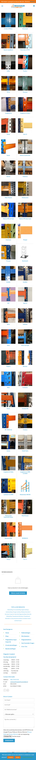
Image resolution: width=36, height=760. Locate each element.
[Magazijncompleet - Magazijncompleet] (18, 6)
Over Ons (24, 646)
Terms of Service (13, 734)
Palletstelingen (25, 633)
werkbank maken (26, 618)
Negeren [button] (32, 1)
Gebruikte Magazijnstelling (20, 614)
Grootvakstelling (17, 609)
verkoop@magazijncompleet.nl (19, 682)
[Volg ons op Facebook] (4, 690)
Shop (6, 636)
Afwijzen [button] (18, 757)
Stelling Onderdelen (25, 612)
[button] (2, 6)
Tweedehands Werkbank (17, 616)
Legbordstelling (24, 609)
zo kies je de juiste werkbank (16, 618)
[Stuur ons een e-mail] (7, 690)
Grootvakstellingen (11, 645)
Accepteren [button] (10, 757)
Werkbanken (25, 636)
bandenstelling (9, 612)
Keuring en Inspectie (9, 614)
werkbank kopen (18, 620)
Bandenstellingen (10, 648)
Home (7, 633)
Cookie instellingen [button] (27, 757)
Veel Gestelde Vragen (27, 643)
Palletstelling (10, 609)
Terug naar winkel (18, 593)
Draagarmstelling (16, 612)
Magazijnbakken (26, 639)
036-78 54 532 (14, 679)
